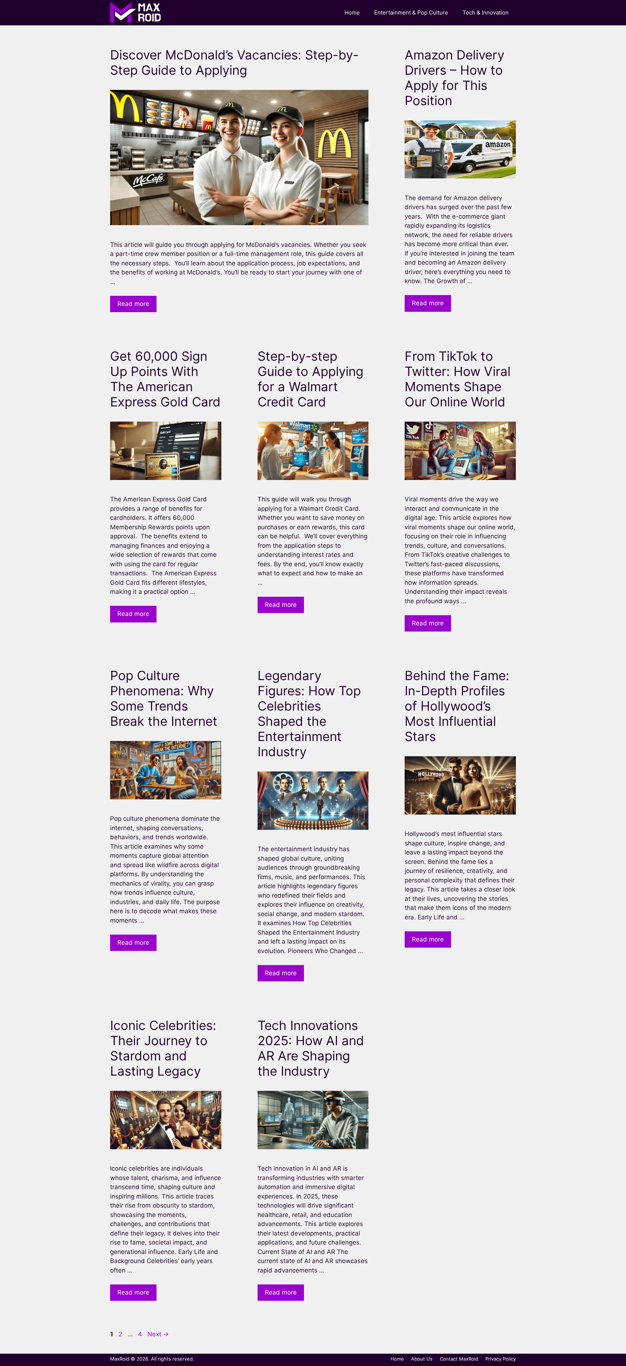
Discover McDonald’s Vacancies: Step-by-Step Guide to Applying (234, 62)
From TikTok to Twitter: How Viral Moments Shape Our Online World (457, 378)
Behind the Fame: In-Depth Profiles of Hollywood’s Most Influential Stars (457, 706)
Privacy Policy (500, 1359)
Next (158, 1334)
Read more (133, 303)
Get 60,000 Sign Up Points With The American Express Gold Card (165, 378)
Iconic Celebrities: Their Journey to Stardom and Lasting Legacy (163, 1048)
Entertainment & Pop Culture (411, 12)
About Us (422, 1359)
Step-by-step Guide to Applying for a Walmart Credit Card (310, 378)
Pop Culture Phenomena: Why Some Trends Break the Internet (163, 698)
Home (352, 12)
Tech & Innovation (486, 12)
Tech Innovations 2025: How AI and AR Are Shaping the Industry (311, 1048)
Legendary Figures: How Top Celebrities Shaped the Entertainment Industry (309, 713)
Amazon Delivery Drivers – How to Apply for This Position (454, 77)
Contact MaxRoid (459, 1359)
